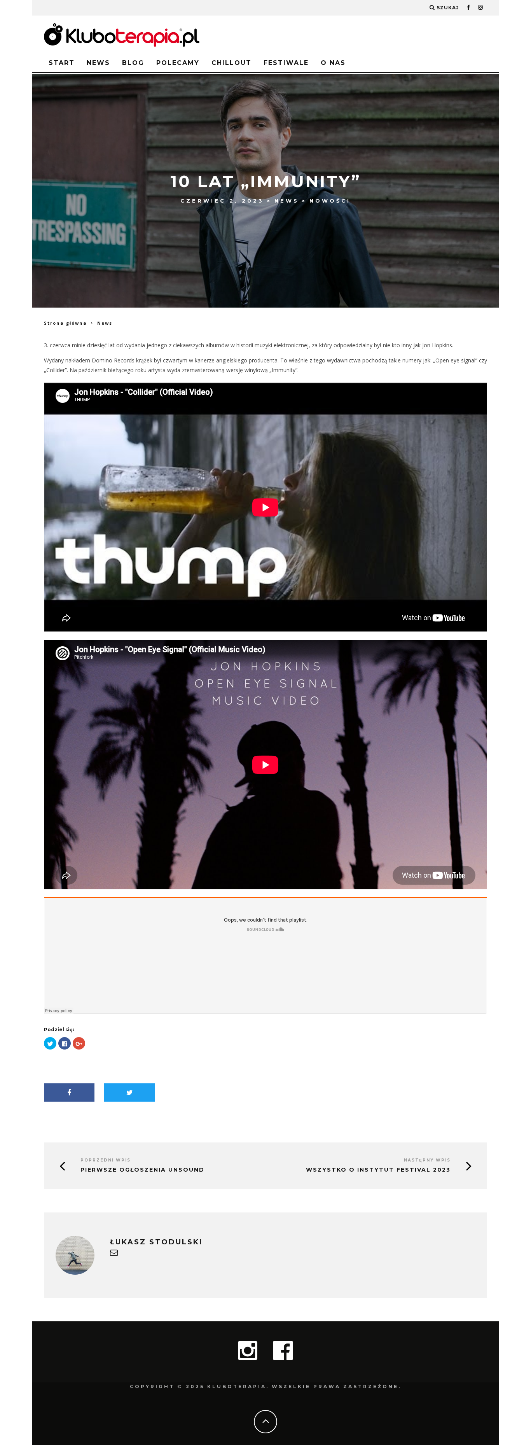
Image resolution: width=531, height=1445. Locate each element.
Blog (133, 62)
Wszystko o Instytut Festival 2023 (378, 1170)
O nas (333, 62)
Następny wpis (427, 1160)
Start (62, 62)
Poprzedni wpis (105, 1160)
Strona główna (65, 323)
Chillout (231, 62)
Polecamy (177, 62)
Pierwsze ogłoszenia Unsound (142, 1170)
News (98, 62)
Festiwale (286, 62)
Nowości (330, 201)
